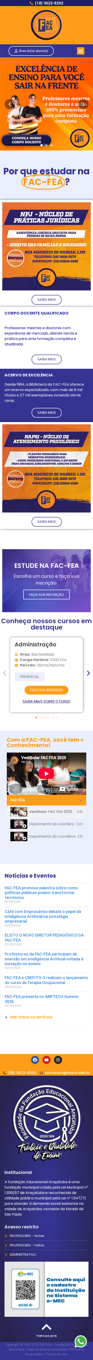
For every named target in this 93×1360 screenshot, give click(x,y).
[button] (80, 51)
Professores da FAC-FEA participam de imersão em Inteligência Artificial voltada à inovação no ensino (44, 959)
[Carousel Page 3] (51, 145)
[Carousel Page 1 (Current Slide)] (41, 145)
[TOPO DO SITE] (46, 1327)
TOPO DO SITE (46, 1336)
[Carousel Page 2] (46, 145)
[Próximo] (83, 104)
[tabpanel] (46, 774)
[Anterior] (10, 104)
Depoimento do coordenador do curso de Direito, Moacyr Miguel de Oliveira (52, 848)
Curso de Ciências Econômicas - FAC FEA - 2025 (51, 861)
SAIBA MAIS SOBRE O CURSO (46, 701)
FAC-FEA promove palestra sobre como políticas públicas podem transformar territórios (41, 893)
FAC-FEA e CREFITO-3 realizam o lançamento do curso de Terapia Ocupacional (46, 980)
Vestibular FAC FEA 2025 (50, 811)
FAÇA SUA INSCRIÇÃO (46, 594)
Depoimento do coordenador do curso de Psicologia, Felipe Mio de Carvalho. (51, 824)
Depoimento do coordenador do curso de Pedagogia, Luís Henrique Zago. (52, 836)
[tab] (46, 812)
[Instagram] (58, 1060)
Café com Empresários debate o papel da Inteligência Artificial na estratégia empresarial (43, 916)
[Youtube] (46, 1060)
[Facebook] (35, 1060)
